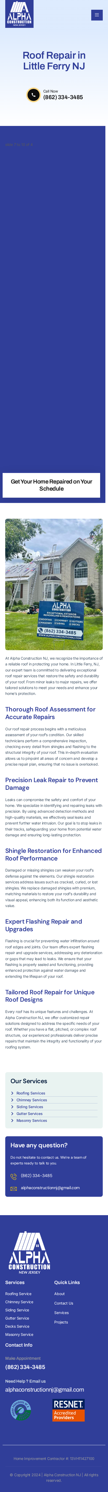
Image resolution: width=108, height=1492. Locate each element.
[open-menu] (97, 15)
